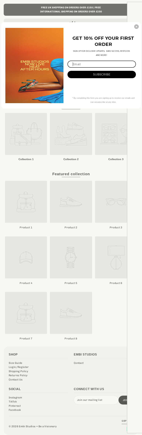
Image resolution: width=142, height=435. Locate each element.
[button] (136, 26)
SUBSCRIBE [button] (101, 74)
